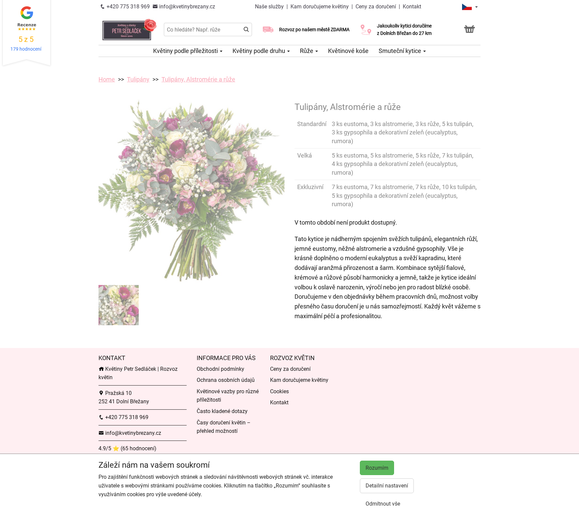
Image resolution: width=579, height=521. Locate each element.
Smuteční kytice (401, 50)
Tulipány (138, 79)
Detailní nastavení (387, 485)
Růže (307, 50)
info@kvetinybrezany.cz (186, 6)
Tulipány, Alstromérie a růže (198, 79)
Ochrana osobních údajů (226, 380)
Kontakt (412, 6)
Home (107, 79)
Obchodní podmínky (220, 369)
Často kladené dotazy (222, 411)
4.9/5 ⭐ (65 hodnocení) (127, 448)
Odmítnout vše (383, 504)
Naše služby (270, 6)
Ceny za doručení (376, 6)
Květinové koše (348, 50)
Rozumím (377, 468)
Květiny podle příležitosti (186, 50)
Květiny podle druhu (259, 50)
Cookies (279, 391)
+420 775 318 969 (127, 6)
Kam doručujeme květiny (320, 6)
